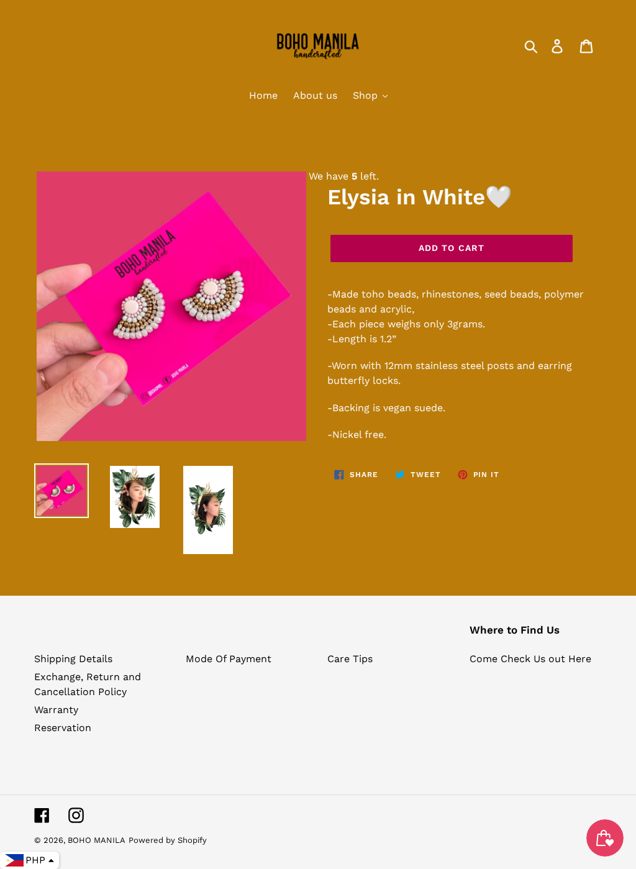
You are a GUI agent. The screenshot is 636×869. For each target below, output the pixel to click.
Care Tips (350, 659)
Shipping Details (73, 659)
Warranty (56, 710)
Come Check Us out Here (530, 659)
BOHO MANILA (96, 840)
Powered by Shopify (168, 840)
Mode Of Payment (228, 659)
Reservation (62, 728)
